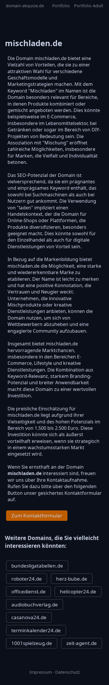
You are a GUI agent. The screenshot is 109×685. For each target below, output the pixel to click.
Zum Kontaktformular (36, 515)
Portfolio (61, 5)
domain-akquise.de (25, 5)
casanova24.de (29, 617)
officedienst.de (28, 591)
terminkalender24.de (36, 630)
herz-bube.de (71, 578)
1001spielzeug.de (31, 643)
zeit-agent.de (81, 643)
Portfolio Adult (88, 5)
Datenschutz (67, 672)
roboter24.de (26, 578)
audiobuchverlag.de (34, 604)
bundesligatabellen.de (37, 565)
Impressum (40, 672)
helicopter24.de (78, 591)
